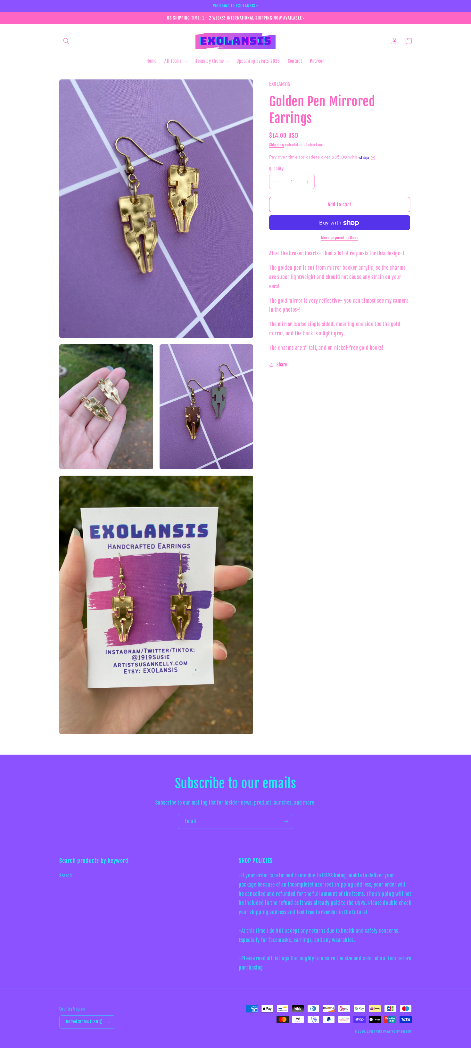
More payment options (339, 238)
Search (65, 875)
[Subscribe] (286, 821)
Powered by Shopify (397, 1031)
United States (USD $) (84, 1021)
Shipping (276, 145)
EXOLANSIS (374, 1031)
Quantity (276, 169)
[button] (66, 41)
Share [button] (282, 364)
